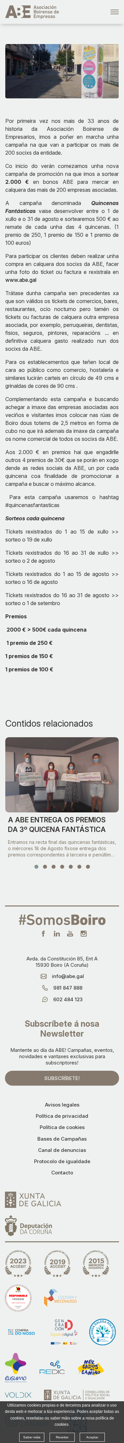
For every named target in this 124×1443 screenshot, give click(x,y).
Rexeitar (62, 1437)
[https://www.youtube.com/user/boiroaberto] (70, 934)
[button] (36, 866)
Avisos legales (62, 1105)
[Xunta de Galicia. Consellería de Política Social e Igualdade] (77, 1395)
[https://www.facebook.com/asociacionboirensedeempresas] (43, 934)
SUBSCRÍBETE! (62, 1078)
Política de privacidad (62, 1116)
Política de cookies (62, 1127)
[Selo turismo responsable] (18, 1298)
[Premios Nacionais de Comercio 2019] (57, 1263)
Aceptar (92, 1437)
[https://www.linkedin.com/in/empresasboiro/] (57, 934)
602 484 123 (68, 999)
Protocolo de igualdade (62, 1161)
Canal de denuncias (62, 1150)
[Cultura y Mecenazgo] (60, 1298)
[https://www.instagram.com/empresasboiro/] (84, 934)
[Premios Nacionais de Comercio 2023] (18, 1263)
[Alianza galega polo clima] (102, 1332)
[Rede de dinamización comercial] (52, 1367)
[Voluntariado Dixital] (18, 1395)
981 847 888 (67, 988)
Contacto (62, 1172)
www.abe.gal (20, 280)
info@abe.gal (68, 976)
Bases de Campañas (62, 1139)
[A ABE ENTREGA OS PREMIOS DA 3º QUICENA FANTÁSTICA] (62, 774)
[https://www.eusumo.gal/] (15, 1367)
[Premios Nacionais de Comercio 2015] (96, 1263)
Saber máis (31, 1437)
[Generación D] (64, 1332)
